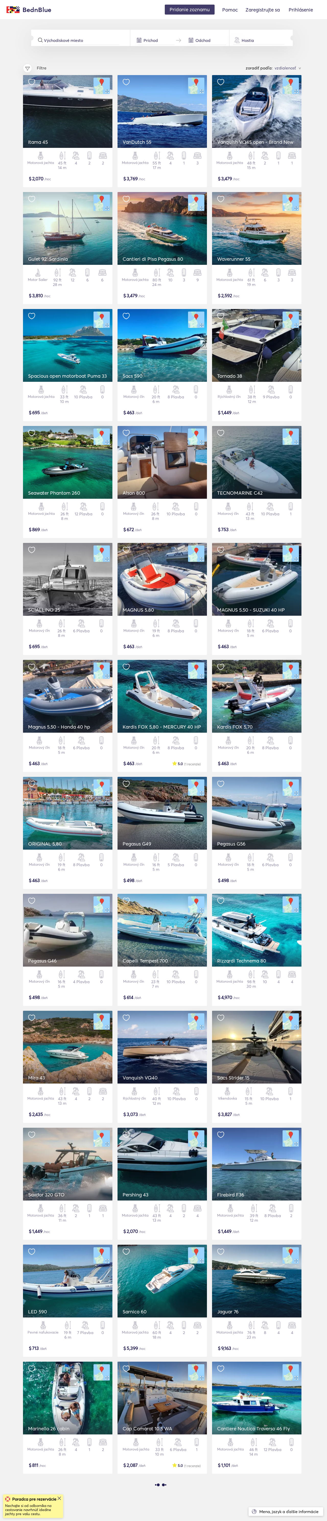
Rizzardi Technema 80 (241, 961)
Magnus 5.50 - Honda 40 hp (59, 727)
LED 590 (37, 1312)
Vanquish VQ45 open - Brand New (255, 142)
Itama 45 (38, 142)
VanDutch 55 (137, 142)
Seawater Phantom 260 (54, 493)
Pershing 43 (135, 1195)
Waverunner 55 (233, 259)
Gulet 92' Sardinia (48, 259)
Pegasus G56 (231, 844)
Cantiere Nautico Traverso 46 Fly (253, 1428)
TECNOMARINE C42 (240, 493)
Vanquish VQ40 (140, 1078)
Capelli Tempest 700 (145, 961)
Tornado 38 (229, 376)
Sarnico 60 (135, 1312)
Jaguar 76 (228, 1312)
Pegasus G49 (137, 844)
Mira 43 (36, 1078)
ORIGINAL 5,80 (45, 844)
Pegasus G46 (42, 961)
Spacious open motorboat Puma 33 (67, 376)
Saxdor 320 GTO (46, 1195)
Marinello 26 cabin (48, 1428)
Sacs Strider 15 (233, 1078)
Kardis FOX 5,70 (235, 727)
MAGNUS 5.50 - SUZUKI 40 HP (251, 610)
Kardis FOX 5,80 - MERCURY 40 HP (162, 727)
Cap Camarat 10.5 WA (147, 1428)
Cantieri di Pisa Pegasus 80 (153, 259)
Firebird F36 (230, 1195)
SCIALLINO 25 (44, 610)
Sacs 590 (133, 376)
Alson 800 (134, 493)
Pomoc (230, 10)
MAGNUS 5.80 (138, 610)
